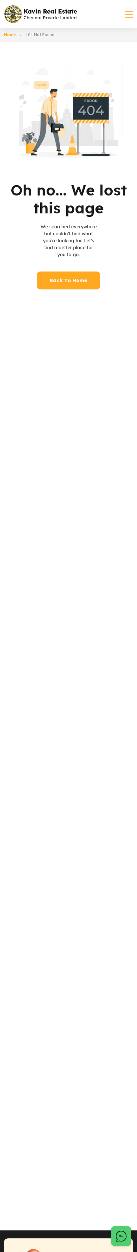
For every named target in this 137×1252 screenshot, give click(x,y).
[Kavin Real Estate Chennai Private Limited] (40, 14)
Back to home (68, 280)
